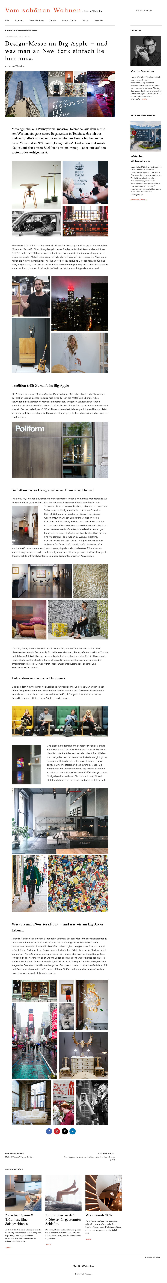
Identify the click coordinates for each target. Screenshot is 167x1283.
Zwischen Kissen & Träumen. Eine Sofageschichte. (19, 1220)
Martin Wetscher (17, 66)
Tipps (85, 20)
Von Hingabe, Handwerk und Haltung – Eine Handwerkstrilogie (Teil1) (89, 1157)
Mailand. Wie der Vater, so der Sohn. (19, 1155)
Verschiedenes (37, 20)
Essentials (98, 20)
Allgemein (19, 20)
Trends (52, 20)
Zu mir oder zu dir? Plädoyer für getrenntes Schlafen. (63, 1220)
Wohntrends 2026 (99, 1215)
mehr (144, 99)
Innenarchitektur (69, 20)
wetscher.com (144, 11)
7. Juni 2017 (27, 36)
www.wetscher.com (138, 199)
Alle (7, 20)
